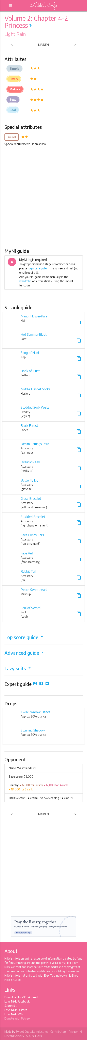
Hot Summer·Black (34, 334)
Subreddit (10, 1005)
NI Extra (37, 1036)
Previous (16, 45)
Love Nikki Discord (15, 1010)
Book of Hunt (30, 371)
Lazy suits (18, 668)
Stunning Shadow (33, 730)
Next (72, 45)
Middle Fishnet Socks (35, 389)
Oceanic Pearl (30, 462)
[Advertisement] (43, 199)
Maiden (43, 44)
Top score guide (24, 637)
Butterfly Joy (29, 480)
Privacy (73, 1031)
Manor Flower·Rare (34, 316)
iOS (24, 997)
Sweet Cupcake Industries (32, 1031)
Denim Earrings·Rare (35, 444)
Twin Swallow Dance (35, 712)
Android (33, 997)
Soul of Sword (30, 608)
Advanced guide (24, 653)
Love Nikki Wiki (13, 1014)
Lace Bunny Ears (32, 535)
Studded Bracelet (33, 517)
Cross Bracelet (31, 499)
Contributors (58, 1031)
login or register (38, 268)
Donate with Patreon (17, 1018)
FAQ (27, 1036)
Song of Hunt (30, 353)
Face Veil (27, 553)
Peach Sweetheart (34, 590)
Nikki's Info (43, 5)
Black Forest (29, 426)
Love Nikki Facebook (17, 1001)
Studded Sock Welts (35, 407)
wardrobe (25, 281)
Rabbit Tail (28, 571)
